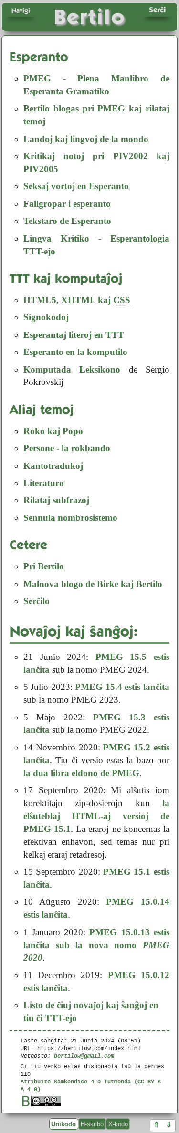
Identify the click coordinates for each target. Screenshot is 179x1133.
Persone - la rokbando (66, 448)
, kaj (76, 300)
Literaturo (43, 483)
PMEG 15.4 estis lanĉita (122, 687)
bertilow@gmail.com (84, 1055)
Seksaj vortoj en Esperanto (76, 186)
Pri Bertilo (43, 566)
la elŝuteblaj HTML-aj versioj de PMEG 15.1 (96, 816)
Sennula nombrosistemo (70, 518)
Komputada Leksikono (71, 369)
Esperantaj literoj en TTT (73, 335)
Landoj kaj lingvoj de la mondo (85, 139)
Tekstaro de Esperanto (67, 221)
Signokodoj (46, 317)
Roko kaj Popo (53, 431)
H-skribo (92, 1123)
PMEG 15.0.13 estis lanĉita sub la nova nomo (96, 945)
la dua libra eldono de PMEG (81, 773)
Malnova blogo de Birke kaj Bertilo (92, 584)
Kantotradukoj (53, 466)
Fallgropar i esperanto (67, 204)
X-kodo (118, 1123)
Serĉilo (36, 601)
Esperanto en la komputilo (75, 352)
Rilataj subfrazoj (56, 500)
